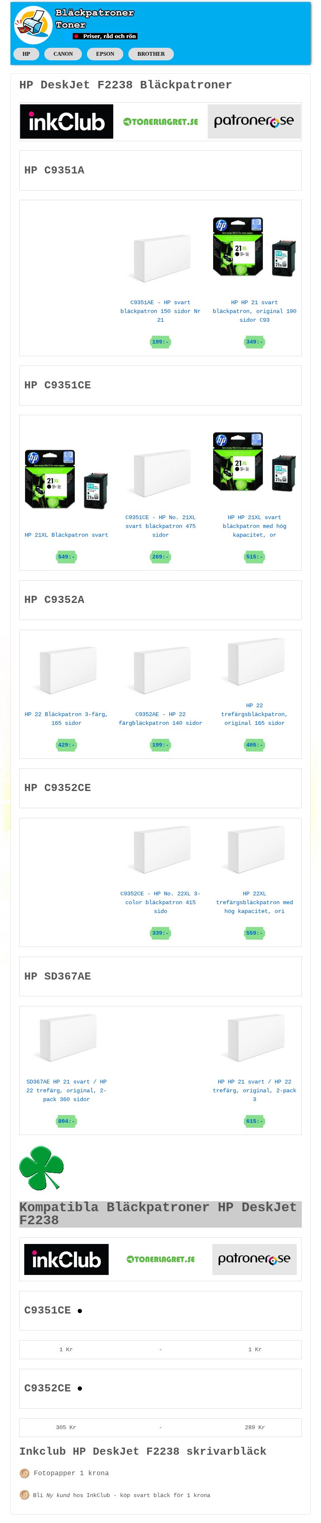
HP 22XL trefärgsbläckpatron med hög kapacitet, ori (254, 913)
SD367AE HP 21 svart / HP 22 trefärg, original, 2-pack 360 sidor (66, 1101)
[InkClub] (66, 121)
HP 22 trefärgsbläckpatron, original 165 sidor (254, 725)
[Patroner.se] (254, 121)
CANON (63, 54)
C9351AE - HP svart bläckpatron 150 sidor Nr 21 (160, 322)
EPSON (105, 54)
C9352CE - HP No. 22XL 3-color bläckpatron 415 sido (160, 913)
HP (26, 54)
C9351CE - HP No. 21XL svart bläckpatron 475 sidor (160, 537)
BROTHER (151, 54)
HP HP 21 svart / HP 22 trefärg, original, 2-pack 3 (254, 1101)
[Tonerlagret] (160, 121)
